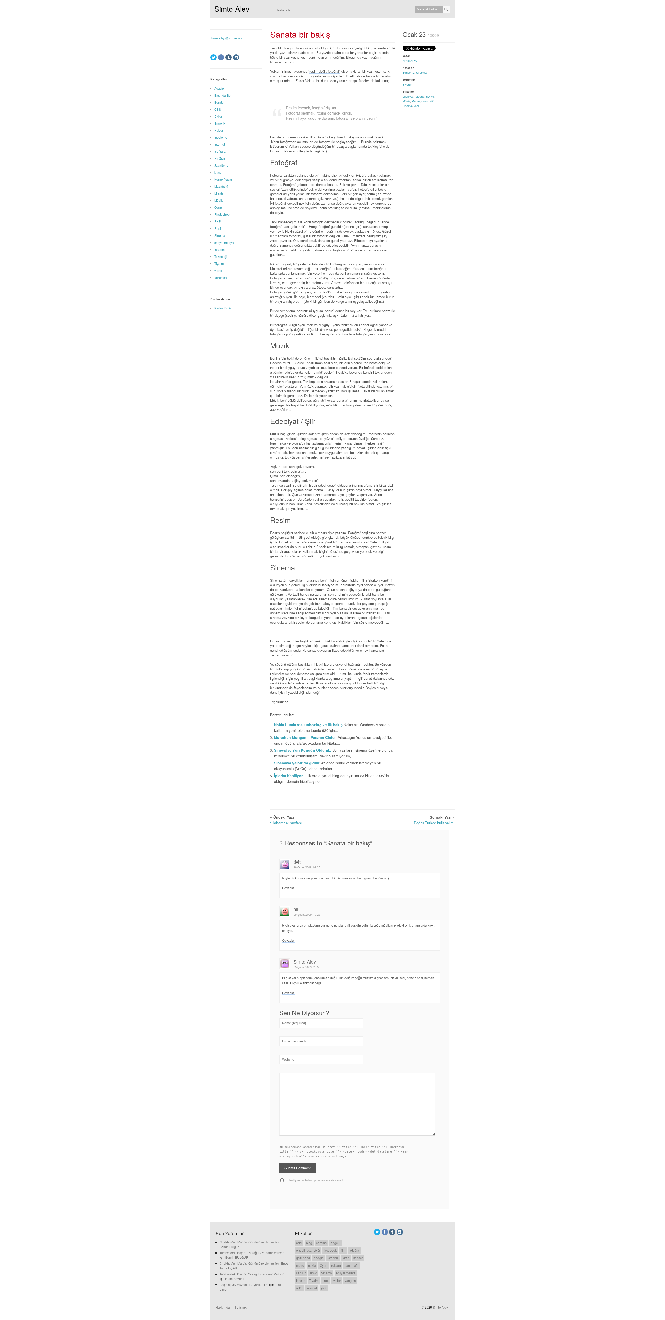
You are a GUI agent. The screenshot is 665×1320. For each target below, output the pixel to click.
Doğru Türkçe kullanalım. (434, 822)
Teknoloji (220, 256)
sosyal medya (224, 242)
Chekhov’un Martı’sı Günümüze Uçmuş (247, 1242)
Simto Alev (231, 8)
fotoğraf (419, 96)
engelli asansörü (308, 1250)
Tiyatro (219, 263)
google (319, 1258)
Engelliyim (221, 123)
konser (358, 1258)
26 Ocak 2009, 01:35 (307, 867)
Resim (416, 101)
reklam (336, 1265)
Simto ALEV (410, 60)
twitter (336, 1280)
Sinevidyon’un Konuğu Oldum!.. (303, 750)
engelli (335, 1243)
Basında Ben (223, 95)
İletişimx (241, 1307)
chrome (321, 1243)
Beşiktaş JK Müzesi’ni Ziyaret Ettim (244, 1284)
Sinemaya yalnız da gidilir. (297, 762)
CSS (217, 109)
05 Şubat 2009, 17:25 (307, 914)
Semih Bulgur (229, 1246)
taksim (300, 1280)
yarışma (350, 1280)
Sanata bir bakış (300, 34)
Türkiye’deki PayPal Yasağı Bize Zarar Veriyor (252, 1252)
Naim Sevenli (234, 1278)
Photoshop (222, 214)
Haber (218, 130)
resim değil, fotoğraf (324, 71)
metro (300, 1265)
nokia (312, 1265)
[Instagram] (236, 57)
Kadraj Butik (222, 308)
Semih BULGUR (236, 1257)
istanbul (333, 1258)
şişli (323, 1288)
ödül (299, 1288)
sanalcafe (351, 1265)
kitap (217, 172)
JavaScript (221, 165)
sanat (424, 101)
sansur (301, 1273)
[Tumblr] (228, 57)
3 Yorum (408, 84)
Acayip (219, 88)
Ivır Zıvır (219, 158)
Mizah (218, 193)
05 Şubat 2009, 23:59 (307, 967)
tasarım (219, 249)
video (218, 270)
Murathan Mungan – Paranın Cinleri (306, 737)
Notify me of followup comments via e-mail (316, 1180)
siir (431, 101)
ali (296, 909)
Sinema (407, 106)
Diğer (218, 116)
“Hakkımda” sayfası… (287, 822)
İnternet (219, 144)
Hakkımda (282, 10)
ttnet (326, 1280)
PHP (217, 221)
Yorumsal (421, 72)
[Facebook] (221, 57)
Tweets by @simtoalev (226, 38)
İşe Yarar (220, 151)
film (343, 1250)
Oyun (218, 207)
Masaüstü (221, 186)
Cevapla (288, 888)
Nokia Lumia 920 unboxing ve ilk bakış (309, 724)
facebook (330, 1250)
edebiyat (408, 96)
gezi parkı (303, 1258)
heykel (430, 96)
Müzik (406, 101)
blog (309, 1243)
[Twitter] (213, 57)
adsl (299, 1243)
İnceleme (220, 137)
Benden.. (408, 72)
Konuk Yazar (223, 179)
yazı (416, 106)
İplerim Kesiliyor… (290, 775)
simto (313, 1273)
